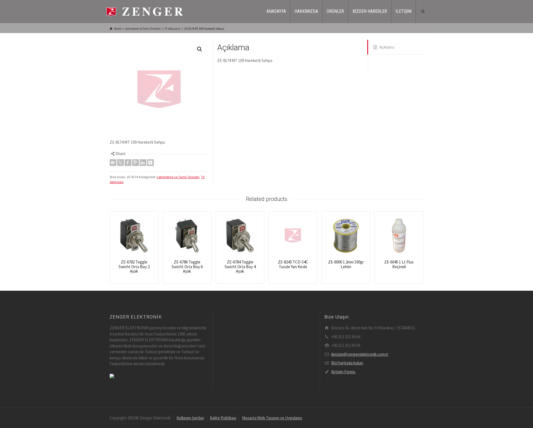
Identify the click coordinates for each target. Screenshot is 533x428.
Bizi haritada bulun (347, 362)
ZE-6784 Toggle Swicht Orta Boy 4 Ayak (240, 266)
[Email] (113, 162)
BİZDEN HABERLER (370, 11)
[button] (200, 49)
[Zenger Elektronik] (144, 11)
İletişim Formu (343, 371)
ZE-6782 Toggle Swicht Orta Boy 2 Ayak (134, 266)
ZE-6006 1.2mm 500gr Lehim (346, 264)
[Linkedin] (143, 162)
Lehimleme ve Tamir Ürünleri (178, 177)
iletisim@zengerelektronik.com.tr (359, 354)
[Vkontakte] (150, 162)
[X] (120, 162)
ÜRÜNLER (335, 11)
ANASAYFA (276, 11)
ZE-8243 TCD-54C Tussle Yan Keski (293, 264)
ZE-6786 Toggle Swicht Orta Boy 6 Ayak (187, 266)
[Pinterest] (135, 162)
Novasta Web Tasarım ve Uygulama (272, 417)
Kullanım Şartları (190, 417)
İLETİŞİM (403, 11)
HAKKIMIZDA (306, 11)
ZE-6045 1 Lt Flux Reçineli (399, 264)
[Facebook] (128, 162)
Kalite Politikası (223, 417)
